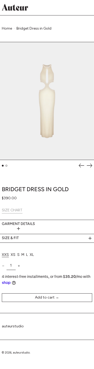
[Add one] (19, 266)
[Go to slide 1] (3, 166)
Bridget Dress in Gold (33, 28)
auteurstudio (13, 326)
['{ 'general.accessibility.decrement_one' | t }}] (3, 266)
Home (7, 28)
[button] (47, 101)
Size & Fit (10, 238)
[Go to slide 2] (6, 166)
